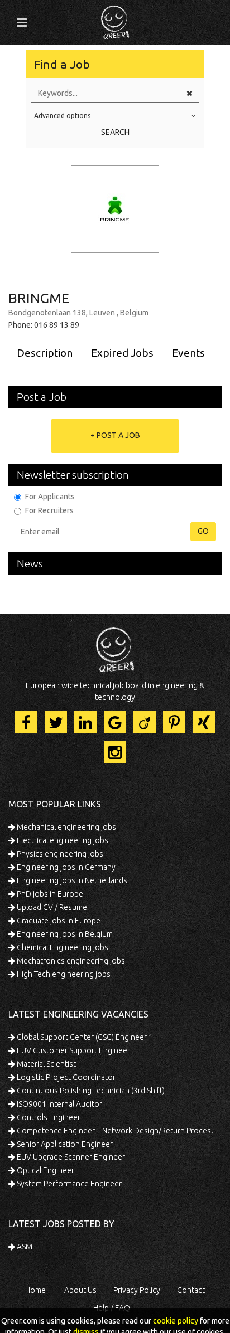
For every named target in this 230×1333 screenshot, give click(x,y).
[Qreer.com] (115, 18)
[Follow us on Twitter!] (56, 722)
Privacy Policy (136, 1290)
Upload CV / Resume (51, 907)
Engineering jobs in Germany (65, 867)
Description (45, 353)
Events (188, 353)
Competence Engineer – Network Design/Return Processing (118, 1130)
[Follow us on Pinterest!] (174, 722)
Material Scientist (45, 1063)
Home (35, 1290)
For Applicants (50, 496)
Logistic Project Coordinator (65, 1077)
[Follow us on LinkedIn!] (85, 722)
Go (203, 531)
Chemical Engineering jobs (61, 947)
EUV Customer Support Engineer (72, 1050)
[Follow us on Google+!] (115, 722)
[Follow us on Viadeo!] (144, 722)
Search (115, 132)
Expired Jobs (122, 353)
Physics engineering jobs (59, 853)
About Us (80, 1290)
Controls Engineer (47, 1117)
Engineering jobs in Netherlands (71, 880)
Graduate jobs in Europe (57, 920)
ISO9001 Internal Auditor (58, 1104)
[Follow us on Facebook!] (26, 722)
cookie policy (175, 1320)
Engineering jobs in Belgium (64, 934)
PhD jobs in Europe (49, 893)
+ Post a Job (115, 435)
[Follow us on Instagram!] (115, 752)
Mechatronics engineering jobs (70, 960)
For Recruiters (49, 510)
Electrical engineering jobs (61, 840)
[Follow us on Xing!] (204, 722)
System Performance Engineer (68, 1183)
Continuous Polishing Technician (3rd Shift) (90, 1090)
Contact (191, 1290)
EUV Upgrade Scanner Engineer (70, 1156)
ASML (25, 1246)
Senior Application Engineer (64, 1144)
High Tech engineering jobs (63, 974)
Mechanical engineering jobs (65, 827)
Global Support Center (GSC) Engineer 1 (84, 1037)
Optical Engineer (44, 1170)
